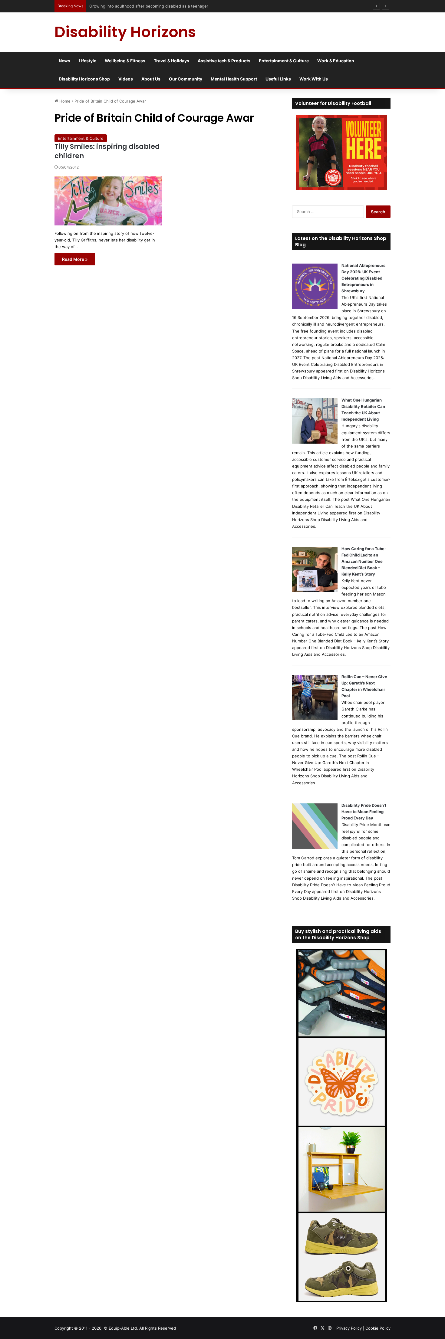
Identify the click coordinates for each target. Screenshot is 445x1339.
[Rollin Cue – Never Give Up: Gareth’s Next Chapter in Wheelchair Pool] (315, 718)
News (64, 60)
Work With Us (313, 78)
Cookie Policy (378, 1328)
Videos (125, 78)
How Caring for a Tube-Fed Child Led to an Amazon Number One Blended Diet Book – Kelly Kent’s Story (363, 561)
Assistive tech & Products (224, 60)
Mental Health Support (234, 78)
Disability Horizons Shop (84, 78)
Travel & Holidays (171, 60)
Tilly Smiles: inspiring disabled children (107, 151)
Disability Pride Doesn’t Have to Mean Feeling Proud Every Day (363, 811)
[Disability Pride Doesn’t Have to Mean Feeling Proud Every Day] (315, 847)
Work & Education (335, 60)
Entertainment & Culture (284, 60)
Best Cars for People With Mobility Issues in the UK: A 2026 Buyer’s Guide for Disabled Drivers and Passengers (194, 6)
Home (64, 101)
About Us (150, 78)
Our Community (185, 78)
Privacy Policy (349, 1328)
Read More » (74, 259)
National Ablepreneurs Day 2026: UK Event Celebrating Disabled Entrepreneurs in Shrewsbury (363, 278)
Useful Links (278, 78)
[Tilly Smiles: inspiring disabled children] (108, 200)
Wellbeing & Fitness (125, 60)
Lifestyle (87, 60)
